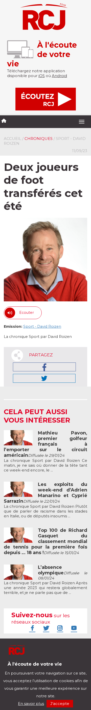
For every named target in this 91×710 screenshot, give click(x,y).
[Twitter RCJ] (45, 628)
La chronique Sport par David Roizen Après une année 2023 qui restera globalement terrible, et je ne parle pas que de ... (45, 580)
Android (59, 75)
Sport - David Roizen (42, 326)
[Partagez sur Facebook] (44, 367)
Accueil (12, 138)
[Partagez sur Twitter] (44, 378)
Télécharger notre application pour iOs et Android (37, 668)
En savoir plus (31, 703)
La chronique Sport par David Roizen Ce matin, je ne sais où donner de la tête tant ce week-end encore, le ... (45, 451)
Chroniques (39, 138)
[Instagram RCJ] (59, 628)
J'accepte (59, 703)
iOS (41, 75)
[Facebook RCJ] (31, 628)
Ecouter (26, 312)
